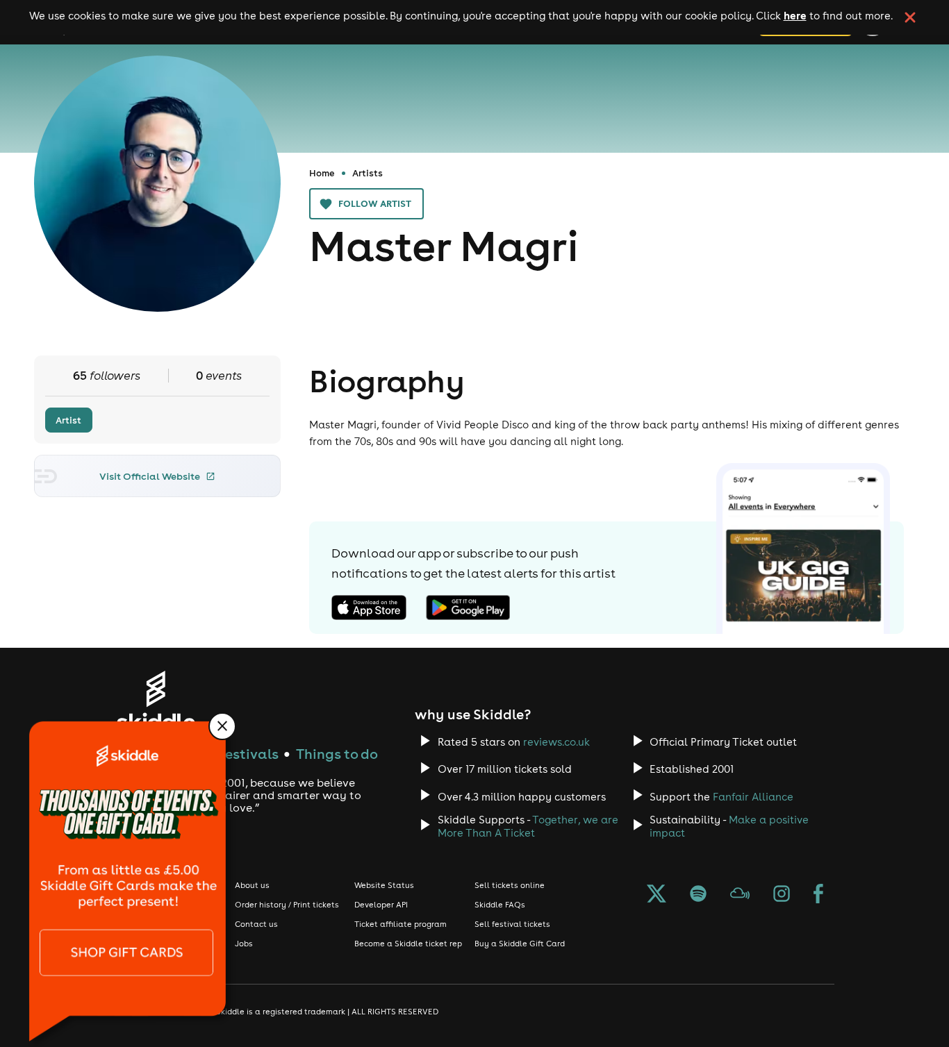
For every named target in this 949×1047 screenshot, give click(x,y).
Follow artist (374, 203)
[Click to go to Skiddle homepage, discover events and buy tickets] (155, 701)
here (795, 15)
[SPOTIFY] (698, 895)
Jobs (244, 943)
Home (322, 173)
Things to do (337, 753)
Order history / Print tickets (287, 905)
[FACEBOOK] (818, 895)
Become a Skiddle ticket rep (408, 943)
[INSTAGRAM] (781, 895)
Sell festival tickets (512, 924)
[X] (656, 895)
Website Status (384, 885)
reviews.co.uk (556, 741)
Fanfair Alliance (753, 796)
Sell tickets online (509, 885)
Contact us (256, 924)
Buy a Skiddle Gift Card (519, 943)
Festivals (248, 753)
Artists (367, 173)
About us (252, 885)
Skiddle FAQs (499, 905)
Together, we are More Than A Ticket (528, 826)
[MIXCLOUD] (740, 895)
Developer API (381, 905)
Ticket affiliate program (400, 924)
